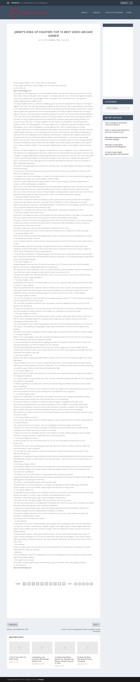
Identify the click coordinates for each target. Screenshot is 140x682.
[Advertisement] (53, 63)
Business (52, 40)
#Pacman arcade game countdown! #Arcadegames (115, 146)
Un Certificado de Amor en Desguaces (33, 3)
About (84, 13)
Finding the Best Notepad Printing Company (84, 659)
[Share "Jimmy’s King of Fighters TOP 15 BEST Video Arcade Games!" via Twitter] (29, 584)
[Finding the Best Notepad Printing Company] (87, 648)
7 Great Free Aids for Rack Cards (17, 658)
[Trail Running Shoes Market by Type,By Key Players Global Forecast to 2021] (65, 648)
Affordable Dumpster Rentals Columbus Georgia (116, 138)
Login (128, 13)
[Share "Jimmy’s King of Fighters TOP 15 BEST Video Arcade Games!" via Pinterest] (42, 584)
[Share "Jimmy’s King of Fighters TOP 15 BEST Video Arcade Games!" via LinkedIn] (46, 584)
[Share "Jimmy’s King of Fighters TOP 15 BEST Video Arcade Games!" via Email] (59, 584)
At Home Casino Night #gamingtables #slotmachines (117, 153)
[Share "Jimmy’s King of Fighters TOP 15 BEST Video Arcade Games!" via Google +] (33, 584)
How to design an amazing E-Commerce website (116, 124)
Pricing (96, 13)
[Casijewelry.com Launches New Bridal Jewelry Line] (42, 648)
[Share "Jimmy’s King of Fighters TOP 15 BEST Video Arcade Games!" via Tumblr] (37, 584)
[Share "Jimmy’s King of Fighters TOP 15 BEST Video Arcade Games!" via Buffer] (51, 584)
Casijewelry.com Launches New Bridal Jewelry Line (40, 659)
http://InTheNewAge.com (22, 91)
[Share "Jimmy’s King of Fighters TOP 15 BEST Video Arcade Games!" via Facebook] (24, 584)
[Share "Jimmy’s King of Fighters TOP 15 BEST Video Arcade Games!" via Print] (64, 584)
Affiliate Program (114, 13)
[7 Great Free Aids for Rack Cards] (19, 648)
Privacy (41, 679)
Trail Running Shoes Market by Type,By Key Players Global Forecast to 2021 (64, 660)
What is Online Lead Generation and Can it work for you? (117, 131)
